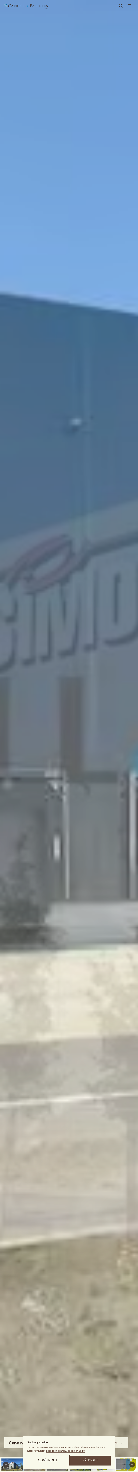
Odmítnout (48, 1460)
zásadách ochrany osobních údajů (65, 1450)
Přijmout (90, 1460)
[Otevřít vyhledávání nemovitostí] (120, 5)
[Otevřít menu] (129, 5)
